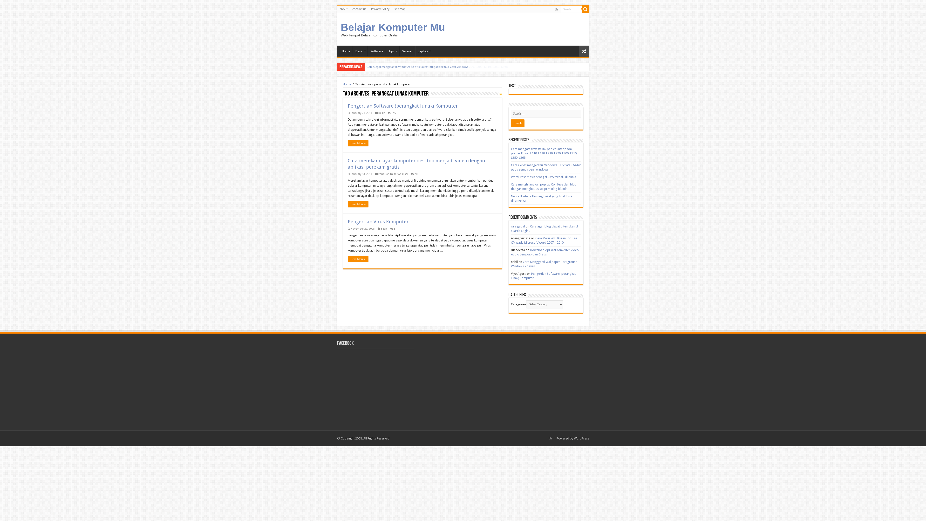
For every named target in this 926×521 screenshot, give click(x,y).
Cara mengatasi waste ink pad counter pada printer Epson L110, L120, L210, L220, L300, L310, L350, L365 (544, 153)
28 (416, 174)
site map (400, 9)
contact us (359, 9)
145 (393, 113)
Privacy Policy (380, 9)
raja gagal (518, 226)
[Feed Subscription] (500, 94)
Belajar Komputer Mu (393, 27)
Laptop (423, 51)
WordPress (581, 438)
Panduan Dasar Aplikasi (393, 174)
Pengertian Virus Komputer (378, 222)
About (343, 9)
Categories (518, 304)
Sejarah (407, 51)
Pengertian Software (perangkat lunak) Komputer (403, 106)
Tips (391, 51)
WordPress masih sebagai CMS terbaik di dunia (543, 177)
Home (346, 51)
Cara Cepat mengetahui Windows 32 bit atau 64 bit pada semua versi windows (417, 67)
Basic (359, 51)
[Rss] (556, 9)
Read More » (358, 143)
